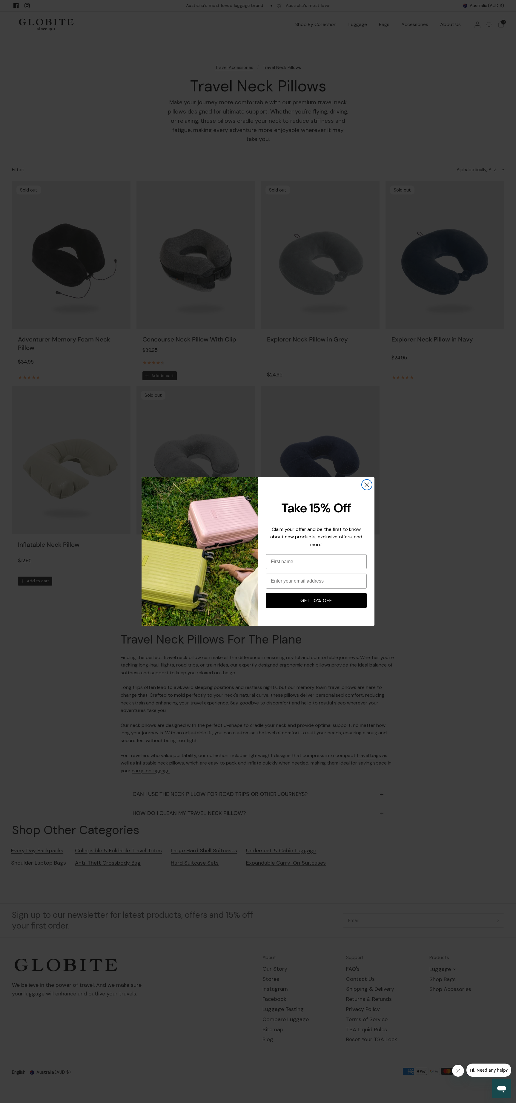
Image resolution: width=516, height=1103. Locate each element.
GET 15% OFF (316, 600)
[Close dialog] (367, 485)
